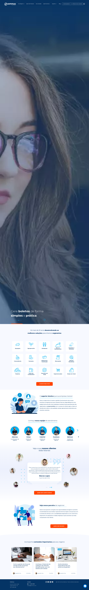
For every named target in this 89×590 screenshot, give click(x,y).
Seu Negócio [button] (20, 3)
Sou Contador (38, 3)
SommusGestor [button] (66, 3)
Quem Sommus (46, 3)
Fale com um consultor (77, 3)
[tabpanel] (44, 295)
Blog (60, 3)
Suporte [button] (53, 3)
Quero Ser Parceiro (30, 3)
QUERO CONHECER (16, 325)
